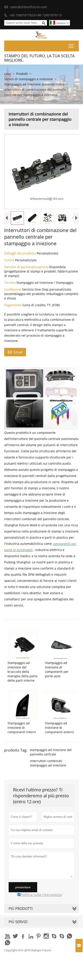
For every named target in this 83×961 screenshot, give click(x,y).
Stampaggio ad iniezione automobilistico (34, 84)
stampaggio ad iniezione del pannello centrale (51, 752)
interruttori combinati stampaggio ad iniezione (48, 763)
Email (15, 352)
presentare (23, 887)
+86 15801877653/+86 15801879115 (35, 15)
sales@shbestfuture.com (28, 7)
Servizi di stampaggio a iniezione (28, 79)
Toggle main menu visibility (71, 46)
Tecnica (10, 282)
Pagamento (13, 305)
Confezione (13, 289)
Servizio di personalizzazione (26, 267)
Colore (9, 260)
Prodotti (22, 74)
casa (7, 74)
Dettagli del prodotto (20, 253)
